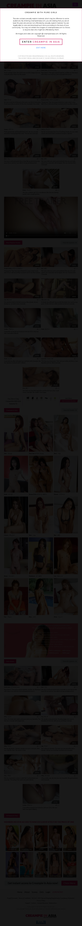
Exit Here (41, 48)
